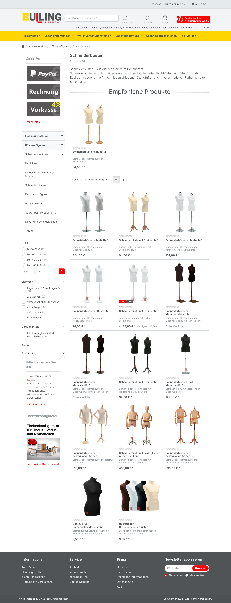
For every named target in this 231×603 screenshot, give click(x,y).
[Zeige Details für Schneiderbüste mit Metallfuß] (186, 211)
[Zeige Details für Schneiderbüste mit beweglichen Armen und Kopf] (139, 424)
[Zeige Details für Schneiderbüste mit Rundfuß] (93, 282)
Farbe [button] (25, 345)
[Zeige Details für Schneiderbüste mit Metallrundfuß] (93, 353)
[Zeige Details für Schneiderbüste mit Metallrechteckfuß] (186, 282)
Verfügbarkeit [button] (30, 326)
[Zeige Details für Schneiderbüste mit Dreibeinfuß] (139, 211)
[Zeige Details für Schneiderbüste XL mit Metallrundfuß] (186, 353)
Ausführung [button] (29, 353)
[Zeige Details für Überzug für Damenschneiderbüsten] (93, 495)
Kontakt (156, 4)
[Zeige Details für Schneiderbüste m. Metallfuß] (93, 211)
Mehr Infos (33, 121)
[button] (35, 272)
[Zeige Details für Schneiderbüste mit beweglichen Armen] (93, 424)
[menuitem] (32, 36)
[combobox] (89, 179)
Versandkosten (60, 598)
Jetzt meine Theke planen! (43, 464)
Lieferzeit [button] (27, 281)
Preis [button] (25, 242)
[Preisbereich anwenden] (62, 271)
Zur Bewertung (36, 404)
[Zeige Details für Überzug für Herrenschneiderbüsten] (139, 495)
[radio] (116, 179)
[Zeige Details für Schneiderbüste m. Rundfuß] (93, 123)
